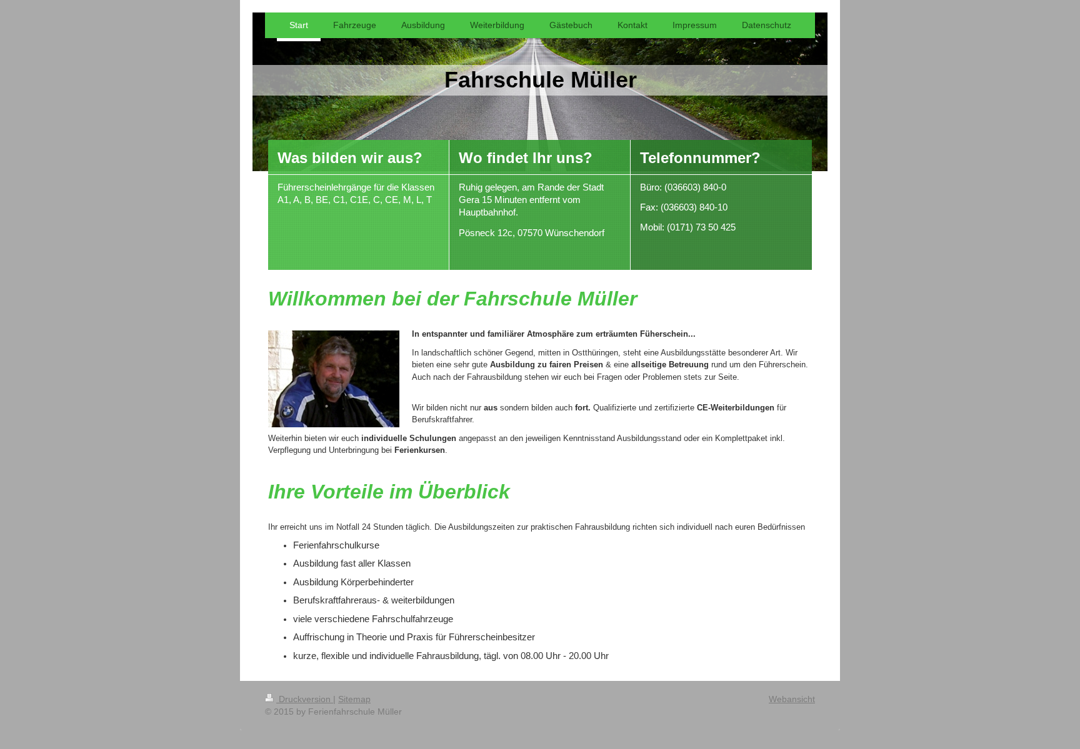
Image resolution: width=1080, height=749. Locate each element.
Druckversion (304, 699)
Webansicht (792, 699)
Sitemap (354, 699)
